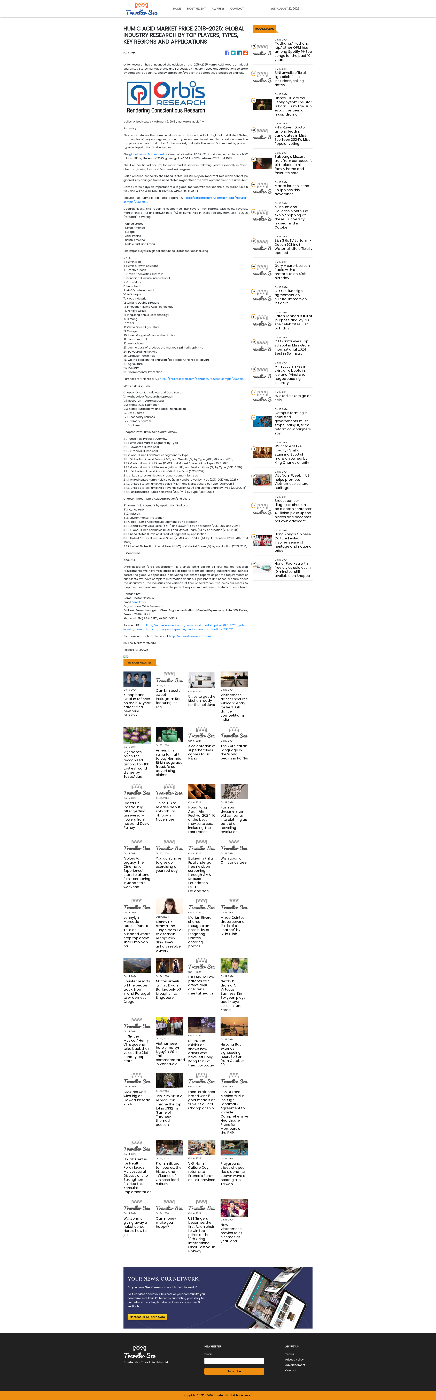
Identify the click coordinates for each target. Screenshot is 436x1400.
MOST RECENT (196, 9)
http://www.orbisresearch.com (190, 636)
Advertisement (295, 1365)
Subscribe (234, 1371)
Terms (289, 1354)
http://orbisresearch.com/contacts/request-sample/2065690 (202, 379)
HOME (177, 9)
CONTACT (237, 9)
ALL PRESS (218, 9)
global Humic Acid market (146, 154)
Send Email (139, 602)
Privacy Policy (294, 1360)
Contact (291, 1370)
